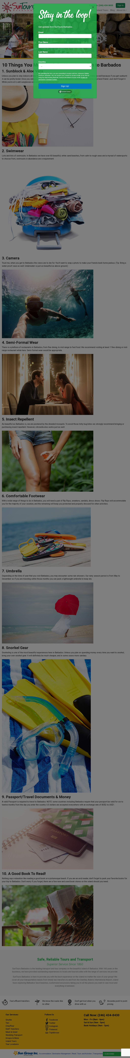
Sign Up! (65, 86)
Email (40, 32)
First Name (43, 42)
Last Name (43, 52)
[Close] (93, 7)
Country (42, 62)
